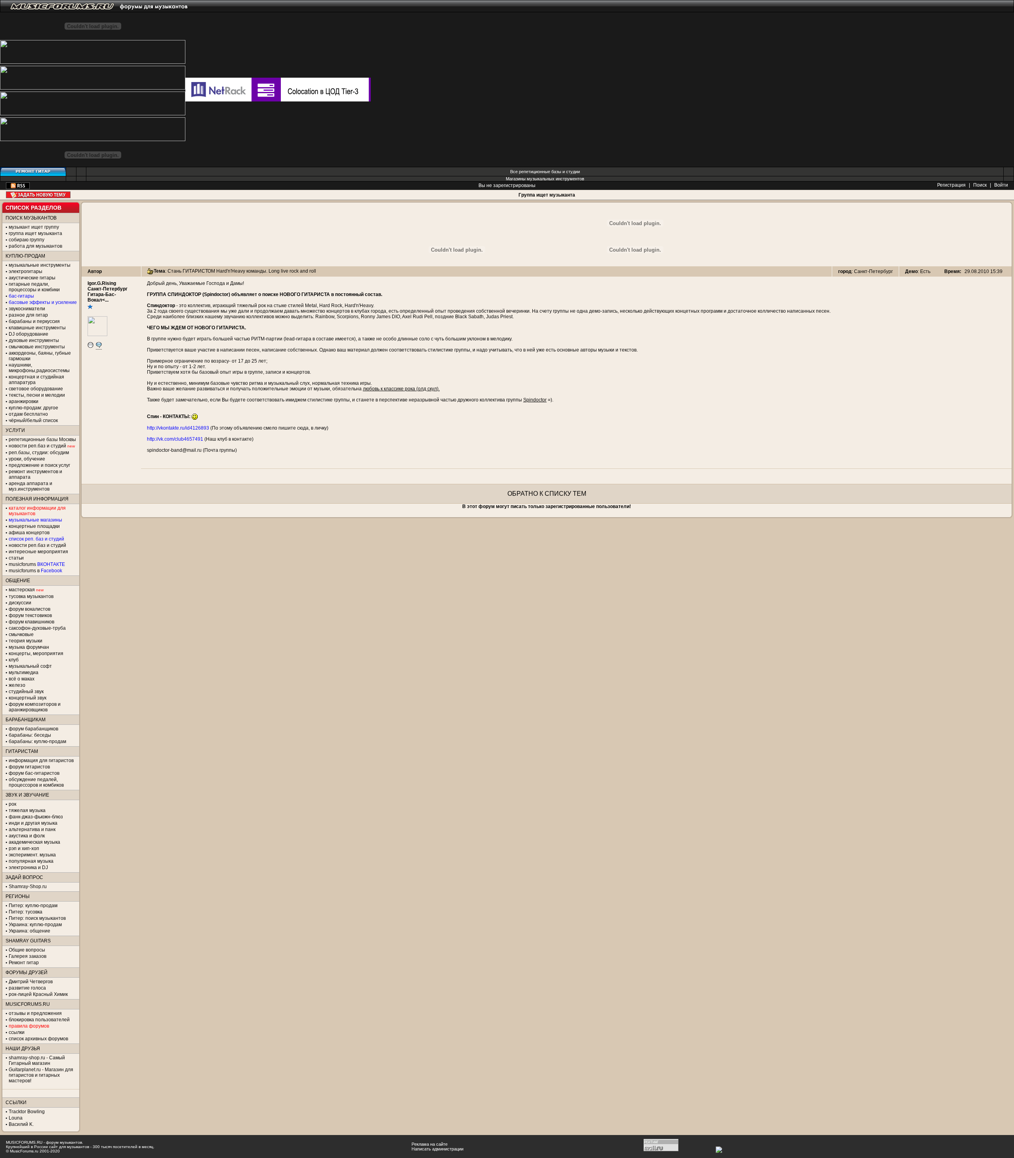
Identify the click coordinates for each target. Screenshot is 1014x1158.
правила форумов (29, 1026)
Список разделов (33, 207)
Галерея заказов (27, 956)
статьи (16, 558)
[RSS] (18, 187)
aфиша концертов (29, 532)
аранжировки (23, 401)
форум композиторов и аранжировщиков (35, 707)
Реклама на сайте (430, 1144)
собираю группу (26, 240)
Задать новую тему (38, 194)
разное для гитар (28, 315)
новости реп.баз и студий (37, 545)
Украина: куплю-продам (35, 924)
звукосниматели (27, 308)
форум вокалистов (29, 609)
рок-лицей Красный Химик (38, 994)
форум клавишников (31, 622)
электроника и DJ (28, 867)
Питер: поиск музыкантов (37, 918)
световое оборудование (36, 389)
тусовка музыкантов (31, 596)
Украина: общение (29, 931)
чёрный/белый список (33, 420)
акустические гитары (32, 278)
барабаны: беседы (30, 735)
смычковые (21, 634)
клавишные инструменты (37, 328)
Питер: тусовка (25, 912)
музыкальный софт (30, 666)
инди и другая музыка (33, 823)
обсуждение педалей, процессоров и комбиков (36, 782)
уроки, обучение (27, 459)
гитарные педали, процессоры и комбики (34, 286)
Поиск (980, 185)
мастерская (22, 589)
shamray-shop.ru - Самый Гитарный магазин (37, 1060)
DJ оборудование (28, 334)
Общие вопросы (27, 950)
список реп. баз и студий (36, 539)
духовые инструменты (34, 340)
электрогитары (25, 271)
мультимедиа (23, 672)
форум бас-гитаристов (34, 773)
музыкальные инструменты (40, 265)
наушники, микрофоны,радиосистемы (39, 367)
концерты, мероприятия (36, 653)
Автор (95, 271)
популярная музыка (31, 861)
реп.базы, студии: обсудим (39, 452)
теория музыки (25, 641)
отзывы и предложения (35, 1013)
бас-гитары (21, 296)
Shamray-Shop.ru (28, 886)
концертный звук (27, 698)
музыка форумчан (29, 647)
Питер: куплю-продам (33, 905)
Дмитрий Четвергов (31, 981)
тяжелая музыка (27, 810)
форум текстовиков (30, 615)
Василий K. (21, 1124)
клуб (14, 660)
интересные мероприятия (38, 551)
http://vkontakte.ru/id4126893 (178, 428)
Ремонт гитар (24, 962)
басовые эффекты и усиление (43, 302)
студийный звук (26, 691)
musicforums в (35, 570)
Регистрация (951, 185)
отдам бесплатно (28, 414)
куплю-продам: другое (33, 408)
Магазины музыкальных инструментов (545, 178)
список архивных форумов (38, 1038)
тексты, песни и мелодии (37, 395)
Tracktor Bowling (27, 1111)
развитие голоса (27, 988)
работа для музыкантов (35, 246)
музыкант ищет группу (34, 227)
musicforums (37, 564)
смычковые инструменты (37, 347)
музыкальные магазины (35, 520)
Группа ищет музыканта (546, 195)
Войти (1001, 185)
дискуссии (20, 603)
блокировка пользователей (39, 1019)
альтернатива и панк (32, 829)
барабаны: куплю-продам (37, 741)
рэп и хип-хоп (24, 848)
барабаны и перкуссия (34, 321)
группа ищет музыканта (35, 233)
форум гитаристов (29, 767)
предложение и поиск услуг (39, 465)
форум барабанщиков (33, 729)
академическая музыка (34, 842)
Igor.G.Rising (102, 283)
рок (12, 804)
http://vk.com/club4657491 (175, 439)
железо (17, 685)
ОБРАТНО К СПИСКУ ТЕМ (546, 493)
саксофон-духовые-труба (37, 628)
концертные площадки (34, 526)
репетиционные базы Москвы (42, 439)
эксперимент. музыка (32, 855)
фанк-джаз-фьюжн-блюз (36, 817)
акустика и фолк (27, 836)
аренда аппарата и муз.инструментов (30, 486)
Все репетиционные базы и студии (545, 171)
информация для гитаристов (41, 760)
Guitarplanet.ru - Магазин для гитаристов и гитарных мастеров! (41, 1075)
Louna (16, 1118)
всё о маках (21, 679)
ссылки (17, 1032)
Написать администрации (437, 1149)
